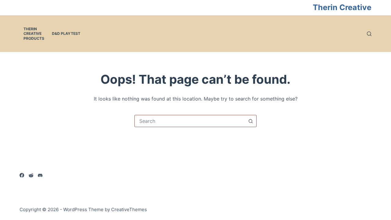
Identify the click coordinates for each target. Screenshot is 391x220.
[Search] (369, 33)
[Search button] (250, 121)
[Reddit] (31, 175)
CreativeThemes (129, 209)
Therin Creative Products (34, 34)
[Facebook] (22, 175)
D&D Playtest (66, 33)
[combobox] (190, 121)
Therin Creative (342, 7)
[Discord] (40, 175)
